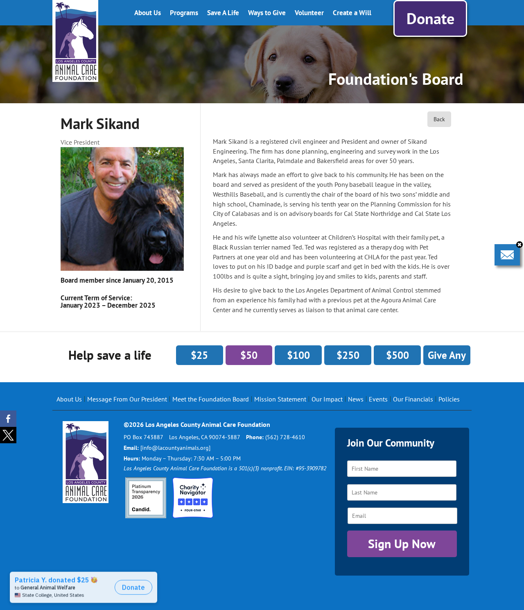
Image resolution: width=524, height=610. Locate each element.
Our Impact (327, 399)
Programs (184, 12)
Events (378, 399)
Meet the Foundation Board (210, 399)
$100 (298, 355)
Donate (430, 18)
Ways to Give (267, 12)
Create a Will (352, 12)
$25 (199, 355)
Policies (449, 399)
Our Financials (413, 399)
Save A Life (223, 12)
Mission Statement (280, 399)
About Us (147, 12)
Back (439, 119)
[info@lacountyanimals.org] (175, 447)
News (356, 399)
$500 (397, 355)
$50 (248, 355)
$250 (348, 355)
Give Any (447, 355)
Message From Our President (127, 399)
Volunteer (309, 12)
